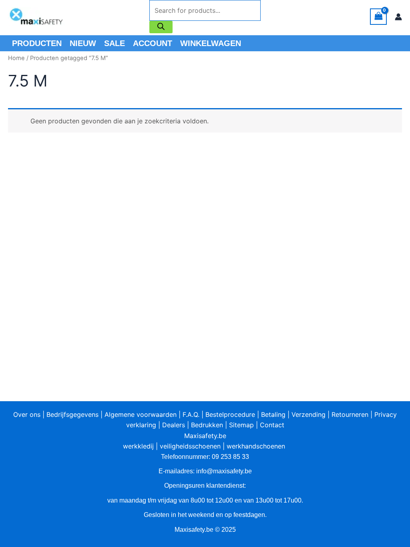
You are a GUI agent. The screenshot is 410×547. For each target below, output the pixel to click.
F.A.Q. (191, 414)
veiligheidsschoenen (190, 446)
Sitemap (241, 425)
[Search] (161, 27)
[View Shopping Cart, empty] (378, 16)
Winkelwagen (210, 43)
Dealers (173, 425)
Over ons (26, 414)
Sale (114, 43)
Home (16, 58)
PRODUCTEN (37, 43)
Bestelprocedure (230, 414)
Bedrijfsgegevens (72, 414)
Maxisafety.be (205, 436)
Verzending (308, 414)
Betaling (273, 414)
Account (152, 43)
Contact (272, 425)
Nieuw (83, 43)
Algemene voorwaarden (141, 414)
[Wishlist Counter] (271, 17)
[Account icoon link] (398, 16)
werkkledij (138, 446)
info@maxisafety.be (224, 471)
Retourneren (350, 414)
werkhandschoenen (256, 446)
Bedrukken (207, 425)
